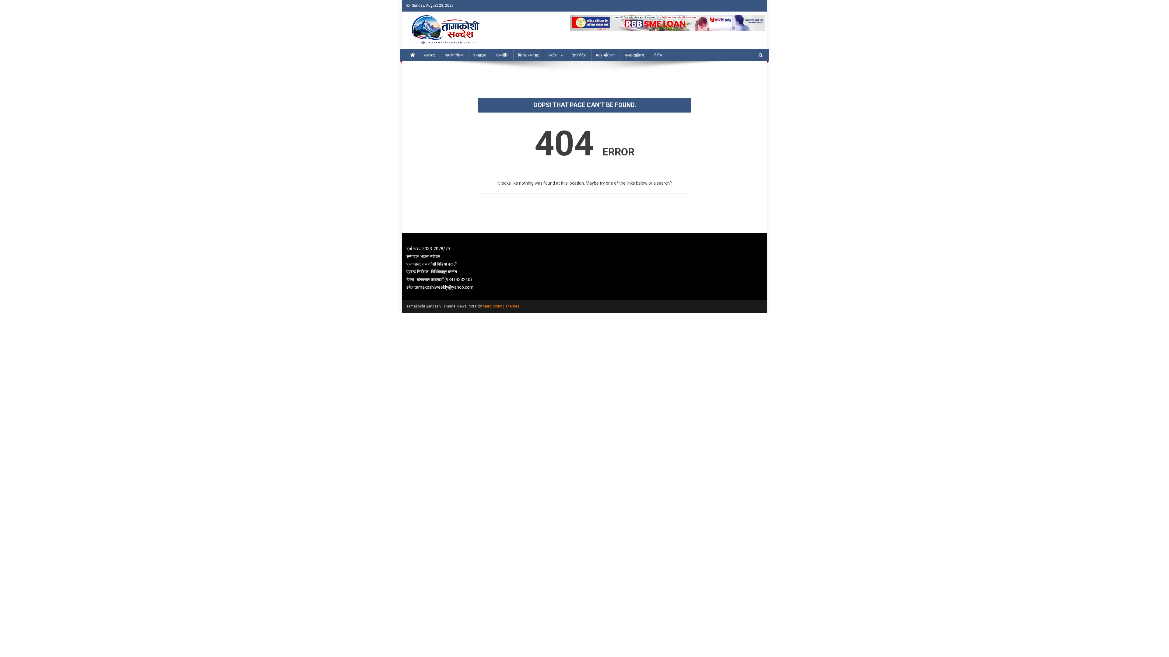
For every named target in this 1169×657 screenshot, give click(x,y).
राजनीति (502, 55)
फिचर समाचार (528, 55)
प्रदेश (553, 55)
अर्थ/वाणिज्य (454, 55)
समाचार (429, 55)
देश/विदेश (579, 55)
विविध (658, 55)
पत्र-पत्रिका (605, 55)
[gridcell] (463, 268)
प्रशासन (479, 55)
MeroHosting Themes (501, 306)
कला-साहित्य (634, 55)
